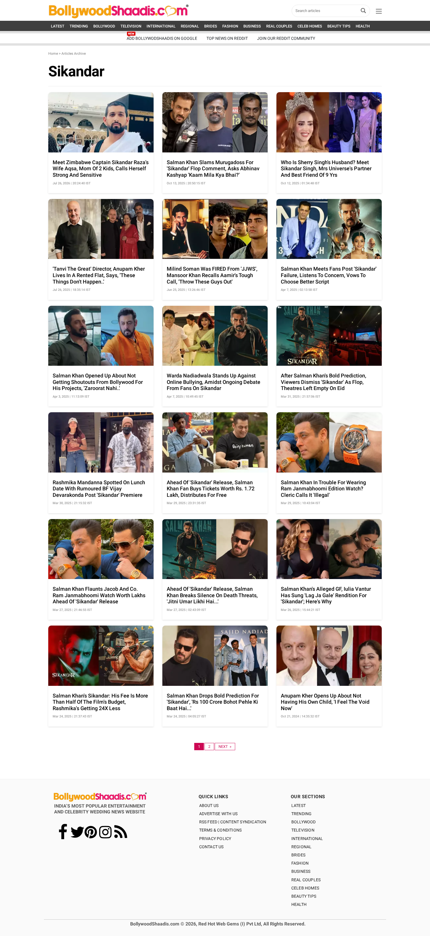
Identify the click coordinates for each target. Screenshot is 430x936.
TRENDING (79, 26)
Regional (301, 846)
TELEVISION (131, 26)
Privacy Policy (215, 838)
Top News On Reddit (227, 38)
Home (53, 53)
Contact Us (211, 846)
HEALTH (363, 26)
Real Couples (306, 879)
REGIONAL (190, 26)
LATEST (57, 26)
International (307, 838)
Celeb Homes (305, 888)
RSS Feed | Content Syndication (232, 822)
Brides (298, 855)
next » (225, 746)
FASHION (230, 26)
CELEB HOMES (309, 26)
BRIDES (210, 26)
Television (302, 830)
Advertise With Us (218, 813)
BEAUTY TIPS (338, 26)
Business (301, 871)
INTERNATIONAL (161, 26)
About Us (209, 805)
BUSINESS (252, 26)
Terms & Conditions (220, 830)
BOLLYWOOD (104, 26)
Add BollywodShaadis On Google (162, 38)
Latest (298, 805)
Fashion (300, 863)
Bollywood (303, 822)
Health (299, 904)
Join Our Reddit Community (286, 38)
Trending (301, 813)
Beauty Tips (303, 896)
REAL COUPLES (279, 26)
